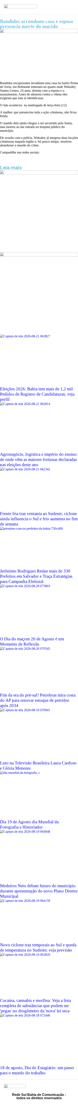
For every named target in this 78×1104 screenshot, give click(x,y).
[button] (1, 159)
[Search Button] (57, 7)
